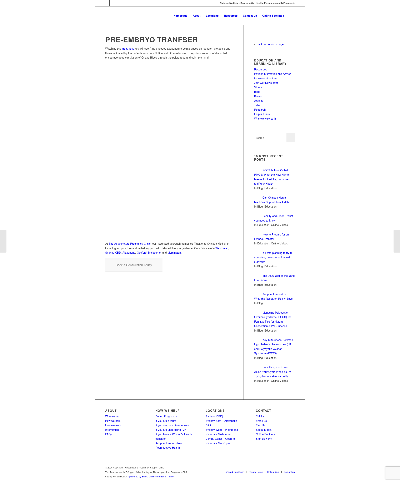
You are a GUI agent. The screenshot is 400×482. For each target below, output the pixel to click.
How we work (113, 425)
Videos (258, 87)
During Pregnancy (166, 416)
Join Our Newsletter (266, 83)
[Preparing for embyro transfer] (397, 241)
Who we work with (265, 118)
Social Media (263, 430)
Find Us (260, 425)
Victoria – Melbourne (218, 434)
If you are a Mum (165, 421)
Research (260, 109)
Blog (257, 92)
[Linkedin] (125, 3)
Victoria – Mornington (218, 443)
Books (258, 96)
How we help (112, 421)
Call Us (260, 416)
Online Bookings (266, 434)
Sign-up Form (264, 439)
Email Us (261, 421)
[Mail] (106, 3)
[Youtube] (131, 3)
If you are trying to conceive (172, 425)
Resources (260, 69)
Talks (257, 105)
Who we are (112, 416)
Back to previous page (270, 44)
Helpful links (273, 471)
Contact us (289, 471)
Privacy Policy (256, 471)
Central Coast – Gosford (220, 439)
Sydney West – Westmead (222, 430)
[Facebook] (119, 3)
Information (112, 430)
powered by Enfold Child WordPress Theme (151, 476)
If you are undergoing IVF (170, 430)
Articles (258, 101)
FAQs (108, 434)
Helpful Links (262, 114)
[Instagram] (113, 3)
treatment (128, 48)
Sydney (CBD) (214, 416)
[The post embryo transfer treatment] (3, 241)
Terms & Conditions (234, 471)
